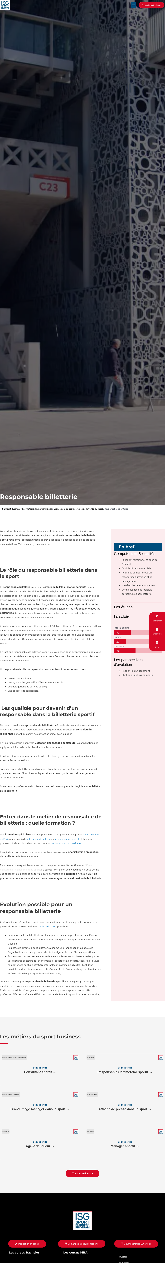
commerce (90, 1057)
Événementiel (22, 1057)
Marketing (16, 1094)
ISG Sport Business (11, 509)
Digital (15, 1057)
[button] (133, 5)
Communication (7, 1057)
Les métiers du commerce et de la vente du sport (78, 509)
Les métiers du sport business (37, 509)
